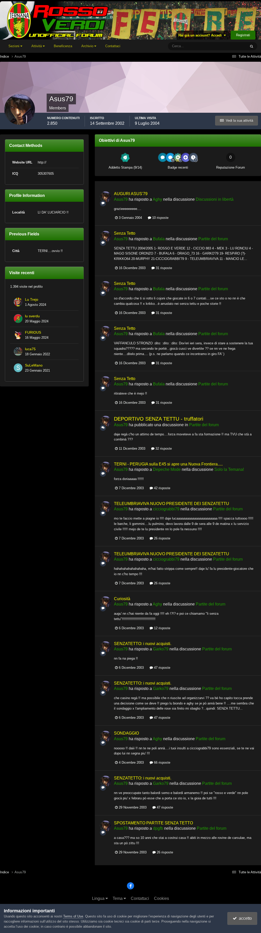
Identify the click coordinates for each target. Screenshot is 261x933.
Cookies (161, 898)
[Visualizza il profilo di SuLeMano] (18, 367)
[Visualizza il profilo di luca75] (18, 351)
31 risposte (163, 268)
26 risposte (161, 538)
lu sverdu (32, 316)
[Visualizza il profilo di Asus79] (105, 197)
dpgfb (158, 828)
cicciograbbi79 (166, 509)
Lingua (99, 898)
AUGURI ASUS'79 (131, 194)
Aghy (157, 199)
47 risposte (161, 668)
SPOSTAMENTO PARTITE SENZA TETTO (153, 823)
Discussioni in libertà (214, 199)
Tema (118, 898)
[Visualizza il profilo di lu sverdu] (18, 318)
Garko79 (160, 649)
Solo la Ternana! (229, 469)
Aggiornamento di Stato (222, 46)
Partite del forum (213, 239)
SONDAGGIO (126, 733)
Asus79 (121, 199)
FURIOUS (33, 332)
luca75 (30, 349)
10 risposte (159, 218)
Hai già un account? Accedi (201, 35)
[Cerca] (251, 46)
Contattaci (112, 46)
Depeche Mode (167, 469)
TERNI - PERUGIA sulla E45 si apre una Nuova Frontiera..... (168, 464)
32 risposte (163, 448)
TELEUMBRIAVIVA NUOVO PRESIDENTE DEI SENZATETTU (171, 503)
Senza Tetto (124, 233)
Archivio (87, 46)
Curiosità (122, 599)
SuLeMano (34, 365)
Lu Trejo (31, 299)
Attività (37, 46)
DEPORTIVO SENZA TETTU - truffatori (158, 419)
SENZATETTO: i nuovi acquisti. (142, 643)
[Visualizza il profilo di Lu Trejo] (18, 302)
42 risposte (161, 488)
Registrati (243, 35)
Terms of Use (73, 916)
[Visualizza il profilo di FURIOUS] (18, 335)
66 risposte (161, 762)
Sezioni (14, 46)
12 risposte (161, 628)
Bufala (159, 239)
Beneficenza (63, 46)
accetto (244, 918)
